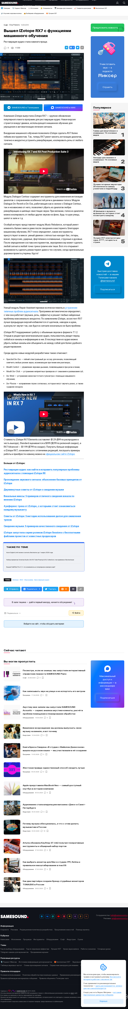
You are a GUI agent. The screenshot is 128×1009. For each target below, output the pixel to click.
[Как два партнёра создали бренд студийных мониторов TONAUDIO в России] (12, 884)
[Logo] (10, 3)
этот (72, 993)
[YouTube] (58, 916)
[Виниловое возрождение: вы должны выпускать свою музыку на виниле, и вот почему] (12, 731)
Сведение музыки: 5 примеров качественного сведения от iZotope (41, 526)
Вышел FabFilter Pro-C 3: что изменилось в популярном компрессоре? (30, 567)
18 (44, 831)
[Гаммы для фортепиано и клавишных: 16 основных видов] (109, 121)
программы (29, 580)
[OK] (80, 916)
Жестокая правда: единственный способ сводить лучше (54, 768)
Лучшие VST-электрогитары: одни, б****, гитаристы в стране (107, 240)
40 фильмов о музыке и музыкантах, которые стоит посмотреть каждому (106, 213)
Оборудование (28, 718)
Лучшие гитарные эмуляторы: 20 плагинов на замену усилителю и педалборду (107, 186)
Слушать (107, 87)
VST (22, 580)
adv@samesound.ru (120, 918)
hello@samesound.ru (119, 915)
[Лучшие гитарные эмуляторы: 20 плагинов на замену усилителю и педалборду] (109, 174)
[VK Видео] (64, 916)
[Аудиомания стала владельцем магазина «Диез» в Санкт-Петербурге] (12, 808)
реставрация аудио (42, 580)
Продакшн (26, 695)
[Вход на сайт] (118, 3)
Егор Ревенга (15, 25)
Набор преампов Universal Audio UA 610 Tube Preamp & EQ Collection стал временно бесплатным (40, 560)
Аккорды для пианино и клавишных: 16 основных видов (105, 160)
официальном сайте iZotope (60, 454)
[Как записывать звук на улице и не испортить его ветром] (12, 693)
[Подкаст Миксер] (75, 916)
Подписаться (107, 289)
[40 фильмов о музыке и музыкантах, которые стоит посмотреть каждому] (109, 201)
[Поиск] (123, 3)
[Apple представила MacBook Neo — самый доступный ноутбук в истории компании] (12, 788)
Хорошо (103, 1001)
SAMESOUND (21, 991)
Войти (77, 613)
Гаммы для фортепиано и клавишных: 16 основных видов (105, 133)
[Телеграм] (42, 916)
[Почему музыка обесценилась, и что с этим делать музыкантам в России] (12, 827)
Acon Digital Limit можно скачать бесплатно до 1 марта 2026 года (29, 552)
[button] (66, 47)
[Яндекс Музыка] (69, 916)
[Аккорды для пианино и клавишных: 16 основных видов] (109, 147)
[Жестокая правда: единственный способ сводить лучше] (12, 769)
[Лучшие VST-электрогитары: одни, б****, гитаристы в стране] (109, 228)
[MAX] (53, 916)
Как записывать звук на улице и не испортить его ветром (54, 691)
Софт (6, 25)
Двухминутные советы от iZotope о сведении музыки (34, 489)
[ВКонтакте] (47, 916)
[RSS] (86, 916)
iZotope (16, 580)
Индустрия (26, 735)
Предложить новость (105, 27)
